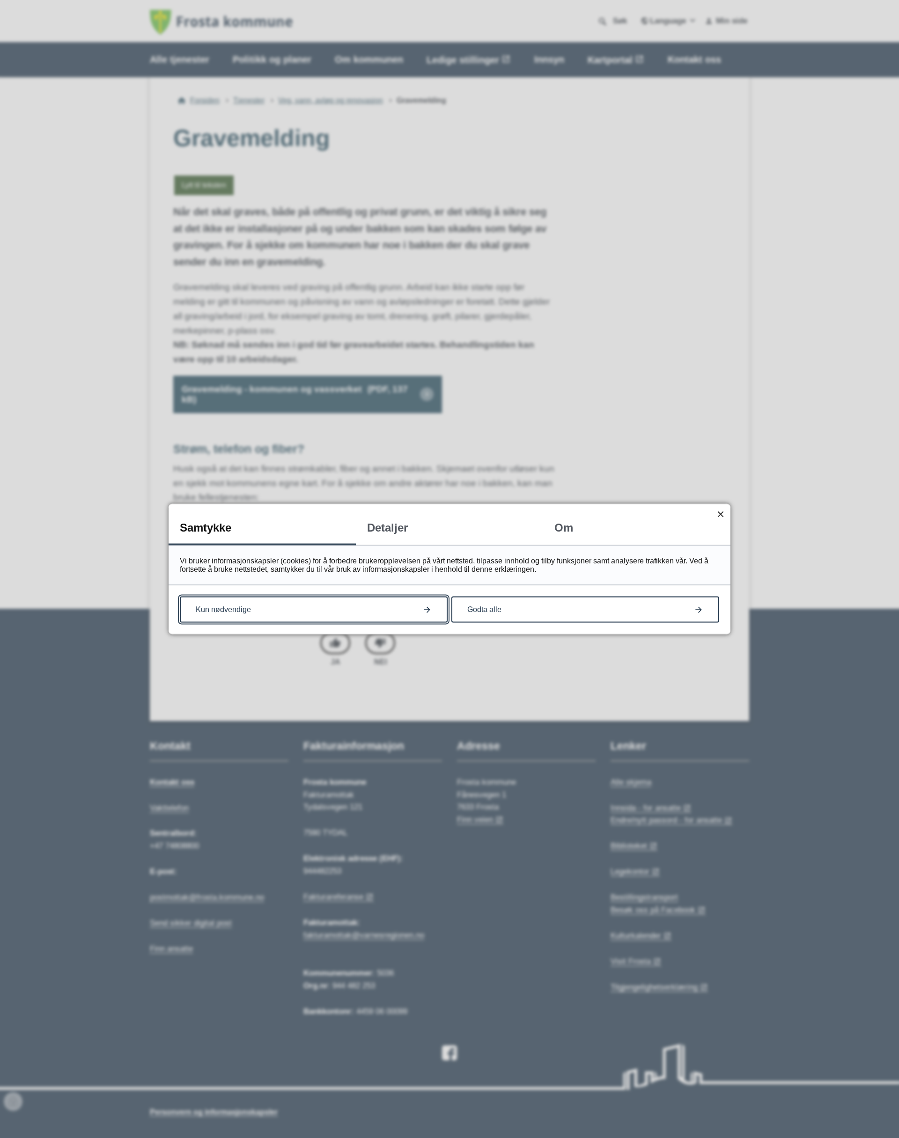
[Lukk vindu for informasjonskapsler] (720, 514)
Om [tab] (563, 527)
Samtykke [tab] (205, 527)
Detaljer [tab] (387, 527)
